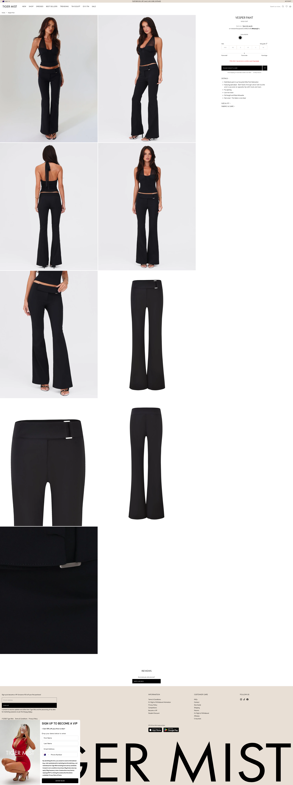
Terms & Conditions (21, 718)
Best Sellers (51, 6)
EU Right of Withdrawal (201, 713)
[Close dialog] (77, 723)
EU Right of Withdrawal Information (159, 702)
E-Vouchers (197, 718)
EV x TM (86, 6)
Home (3, 13)
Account (288, 1)
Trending (64, 6)
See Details (256, 61)
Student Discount (153, 713)
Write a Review (141, 681)
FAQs (195, 699)
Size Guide (197, 705)
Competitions (152, 707)
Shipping (197, 707)
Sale (94, 6)
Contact (196, 702)
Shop (31, 6)
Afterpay (196, 716)
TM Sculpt (75, 6)
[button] (244, 28)
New (24, 6)
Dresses (39, 6)
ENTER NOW (60, 781)
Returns (196, 710)
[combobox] (46, 754)
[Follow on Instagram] (241, 699)
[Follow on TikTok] (244, 699)
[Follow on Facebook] (247, 699)
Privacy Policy (27, 712)
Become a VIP (152, 710)
